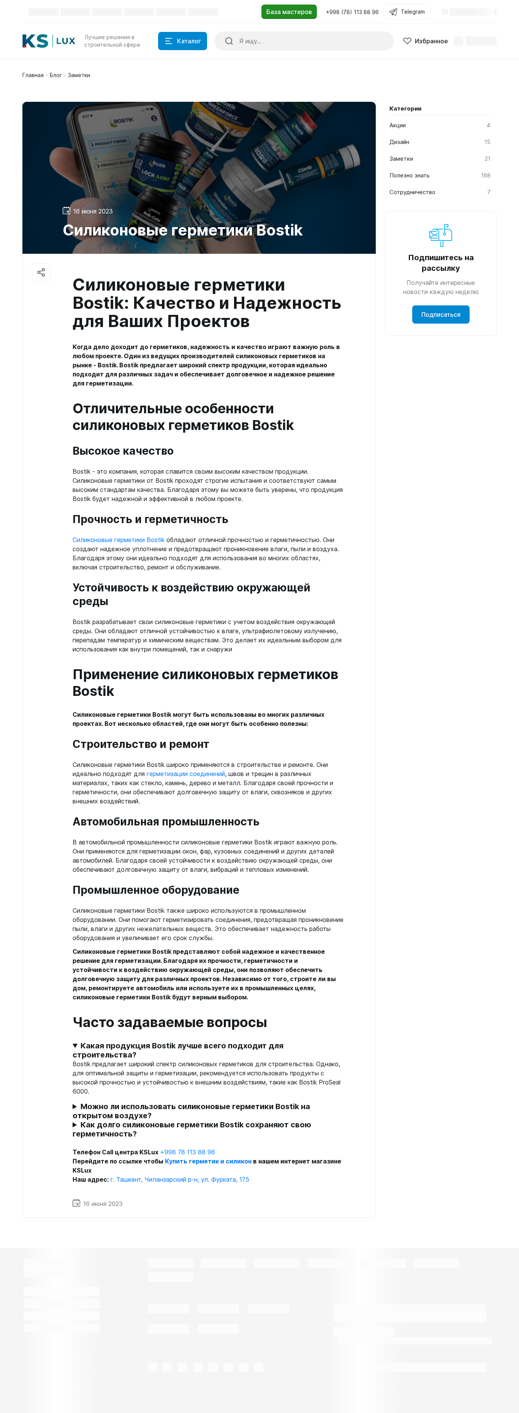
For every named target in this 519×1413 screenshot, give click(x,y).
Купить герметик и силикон (208, 1161)
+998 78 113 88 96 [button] (187, 1152)
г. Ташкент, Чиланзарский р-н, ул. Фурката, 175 (180, 1179)
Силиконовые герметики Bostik (119, 540)
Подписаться (440, 314)
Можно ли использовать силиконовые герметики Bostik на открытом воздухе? (191, 1111)
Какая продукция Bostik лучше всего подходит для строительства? (178, 1050)
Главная (33, 75)
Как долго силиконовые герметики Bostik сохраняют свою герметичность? (192, 1129)
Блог (56, 75)
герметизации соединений (186, 774)
